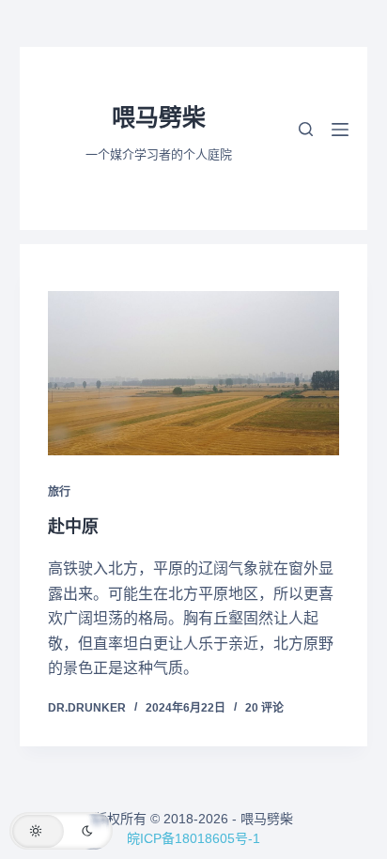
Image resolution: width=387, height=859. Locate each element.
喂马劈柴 (159, 117)
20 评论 (264, 707)
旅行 (59, 492)
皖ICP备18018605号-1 (193, 838)
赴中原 (73, 526)
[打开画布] (340, 129)
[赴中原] (194, 373)
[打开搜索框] (306, 129)
